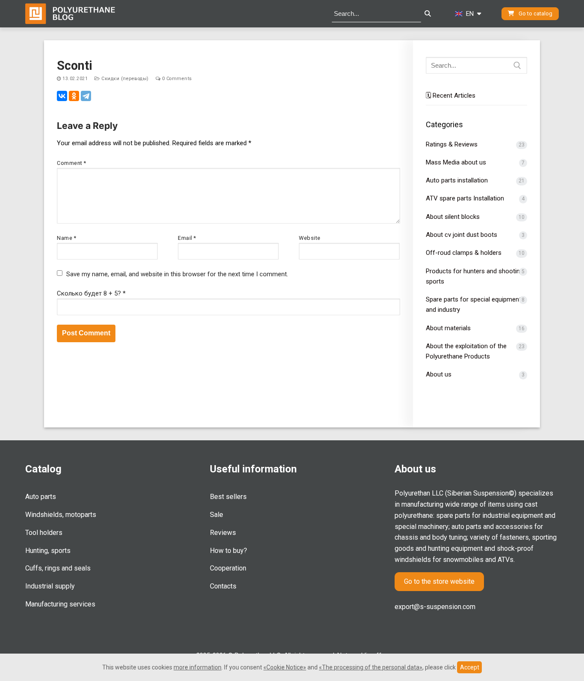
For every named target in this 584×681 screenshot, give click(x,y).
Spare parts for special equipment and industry (473, 305)
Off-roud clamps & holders (463, 253)
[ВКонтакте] (62, 96)
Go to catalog (534, 13)
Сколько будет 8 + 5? (91, 293)
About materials (448, 328)
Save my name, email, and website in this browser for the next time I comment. (177, 274)
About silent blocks (453, 217)
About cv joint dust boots (461, 235)
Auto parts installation (457, 180)
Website (310, 238)
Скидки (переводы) (124, 78)
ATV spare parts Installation (465, 198)
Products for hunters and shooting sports (474, 276)
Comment (71, 163)
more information (197, 667)
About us (438, 374)
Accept (469, 667)
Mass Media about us (456, 162)
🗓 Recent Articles (450, 95)
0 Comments (176, 78)
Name (66, 238)
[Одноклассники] (74, 96)
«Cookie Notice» (284, 667)
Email (187, 238)
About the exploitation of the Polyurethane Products (466, 351)
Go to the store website (439, 581)
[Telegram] (86, 96)
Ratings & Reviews (452, 144)
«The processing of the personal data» (370, 667)
